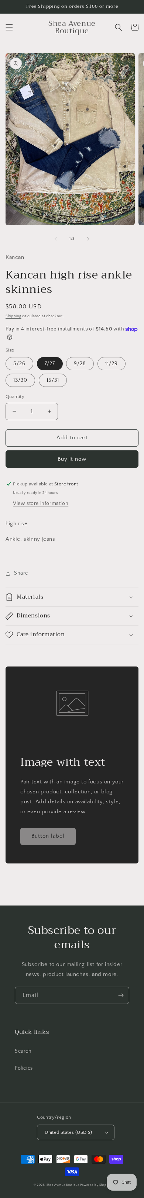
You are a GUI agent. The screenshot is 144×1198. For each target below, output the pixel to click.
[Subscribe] (121, 995)
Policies (24, 1068)
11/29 (111, 364)
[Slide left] (56, 239)
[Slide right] (88, 239)
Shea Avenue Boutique (63, 1185)
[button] (9, 27)
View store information (40, 503)
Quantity (15, 396)
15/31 (53, 380)
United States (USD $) (68, 1132)
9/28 (80, 364)
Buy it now (72, 459)
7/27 (50, 364)
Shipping (13, 316)
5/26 (19, 364)
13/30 (20, 380)
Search (23, 1051)
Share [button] (21, 573)
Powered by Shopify (95, 1185)
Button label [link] (48, 836)
